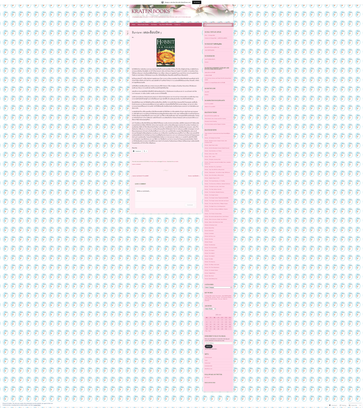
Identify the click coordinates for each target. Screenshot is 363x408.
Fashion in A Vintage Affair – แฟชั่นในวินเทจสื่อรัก (216, 38)
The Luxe (220, 299)
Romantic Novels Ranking (211, 121)
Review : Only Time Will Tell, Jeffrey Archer (214, 169)
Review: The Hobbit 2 (210, 253)
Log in (206, 360)
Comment (190, 205)
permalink (176, 161)
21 (214, 326)
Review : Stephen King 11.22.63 (212, 178)
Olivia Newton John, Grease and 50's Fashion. (215, 118)
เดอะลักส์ (207, 91)
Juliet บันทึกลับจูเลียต (209, 50)
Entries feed (207, 363)
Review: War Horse (209, 275)
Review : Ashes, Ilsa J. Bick (211, 153)
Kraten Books (151, 11)
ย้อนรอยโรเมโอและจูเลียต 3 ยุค (212, 47)
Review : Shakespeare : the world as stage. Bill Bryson (217, 172)
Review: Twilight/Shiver (210, 273)
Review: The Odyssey (210, 261)
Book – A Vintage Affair (210, 35)
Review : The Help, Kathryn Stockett (213, 189)
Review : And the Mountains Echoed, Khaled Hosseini (217, 148)
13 (210, 324)
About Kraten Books (143, 24)
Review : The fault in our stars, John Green (215, 186)
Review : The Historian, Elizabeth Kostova (214, 192)
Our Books (154, 24)
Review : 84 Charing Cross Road (212, 137)
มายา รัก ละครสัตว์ (209, 103)
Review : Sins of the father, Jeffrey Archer (214, 175)
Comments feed (208, 365)
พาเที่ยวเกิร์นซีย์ (208, 75)
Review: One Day (209, 239)
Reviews (165, 161)
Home (133, 24)
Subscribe (208, 346)
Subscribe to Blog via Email (215, 336)
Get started (197, 2)
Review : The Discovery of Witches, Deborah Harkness (217, 183)
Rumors (206, 62)
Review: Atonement (209, 230)
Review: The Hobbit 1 (210, 250)
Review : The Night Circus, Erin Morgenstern (215, 206)
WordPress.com (208, 368)
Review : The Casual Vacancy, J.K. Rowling (215, 180)
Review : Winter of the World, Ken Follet (214, 222)
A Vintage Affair (208, 295)
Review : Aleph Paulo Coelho (211, 145)
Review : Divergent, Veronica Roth (212, 159)
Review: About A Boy (209, 227)
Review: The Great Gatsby (211, 247)
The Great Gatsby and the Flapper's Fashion (215, 124)
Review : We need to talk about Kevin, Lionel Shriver (217, 216)
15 (218, 324)
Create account (208, 357)
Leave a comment (136, 164)
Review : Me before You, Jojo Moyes (213, 166)
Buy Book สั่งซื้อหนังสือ (165, 24)
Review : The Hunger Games (211, 195)
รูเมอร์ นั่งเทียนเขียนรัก (210, 59)
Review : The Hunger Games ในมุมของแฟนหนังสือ (216, 197)
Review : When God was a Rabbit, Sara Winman (216, 219)
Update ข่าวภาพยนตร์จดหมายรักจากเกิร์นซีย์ (215, 82)
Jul (127, 32)
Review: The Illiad (209, 258)
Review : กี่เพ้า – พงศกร (210, 156)
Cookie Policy (37, 405)
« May (206, 331)
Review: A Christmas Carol (211, 225)
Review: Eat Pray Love (210, 236)
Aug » (209, 331)
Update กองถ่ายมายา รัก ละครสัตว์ (140, 175)
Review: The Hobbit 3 (210, 256)
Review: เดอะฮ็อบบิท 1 (194, 175)
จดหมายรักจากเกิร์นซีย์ (210, 72)
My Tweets (207, 377)
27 (210, 329)
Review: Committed (209, 233)
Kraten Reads (154, 161)
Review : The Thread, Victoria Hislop (213, 213)
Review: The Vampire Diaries (211, 270)
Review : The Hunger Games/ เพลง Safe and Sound (216, 200)
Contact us (177, 24)
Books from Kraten (216, 295)
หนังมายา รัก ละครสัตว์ (210, 106)
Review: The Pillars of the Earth (212, 264)
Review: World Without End (211, 278)
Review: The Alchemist (210, 244)
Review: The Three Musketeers (212, 267)
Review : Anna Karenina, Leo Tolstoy (213, 150)
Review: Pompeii (208, 242)
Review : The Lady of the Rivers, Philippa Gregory (216, 203)
